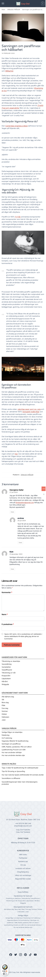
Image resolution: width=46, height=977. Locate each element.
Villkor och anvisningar (23, 875)
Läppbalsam (6, 678)
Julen (4, 720)
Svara (12, 512)
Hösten (4, 714)
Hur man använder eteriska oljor (13, 755)
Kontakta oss (23, 861)
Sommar (5, 711)
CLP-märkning (7, 738)
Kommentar (7, 592)
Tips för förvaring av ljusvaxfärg (13, 771)
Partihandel (23, 858)
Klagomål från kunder (23, 879)
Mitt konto (23, 854)
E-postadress (8, 624)
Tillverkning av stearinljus (11, 661)
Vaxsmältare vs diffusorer (11, 778)
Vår (3, 699)
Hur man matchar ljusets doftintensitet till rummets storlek (23, 775)
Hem (3, 9)
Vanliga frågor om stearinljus (12, 732)
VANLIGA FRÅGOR (13, 9)
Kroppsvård (6, 676)
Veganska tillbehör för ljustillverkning (15, 741)
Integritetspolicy (23, 872)
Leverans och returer (23, 868)
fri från (18, 217)
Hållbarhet (9, 71)
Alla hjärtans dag (8, 697)
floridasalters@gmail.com (25, 502)
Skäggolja (5, 684)
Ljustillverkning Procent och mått (14, 750)
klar (16, 454)
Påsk (3, 705)
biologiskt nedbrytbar (31, 412)
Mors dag (5, 702)
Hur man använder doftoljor (12, 752)
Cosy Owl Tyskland (23, 832)
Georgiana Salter (16, 490)
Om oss (23, 865)
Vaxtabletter (6, 667)
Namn (5, 614)
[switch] (5, 974)
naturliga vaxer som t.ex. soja (29, 409)
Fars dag (5, 708)
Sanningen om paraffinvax (11, 744)
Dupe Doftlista (23, 892)
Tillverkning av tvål (8, 673)
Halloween (5, 717)
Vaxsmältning (7, 664)
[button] (39, 3)
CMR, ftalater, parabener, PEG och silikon (17, 747)
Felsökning (5, 735)
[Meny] (5, 3)
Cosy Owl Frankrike (23, 830)
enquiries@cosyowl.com (23, 826)
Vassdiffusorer (7, 670)
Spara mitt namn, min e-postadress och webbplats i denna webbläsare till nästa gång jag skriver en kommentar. (23, 636)
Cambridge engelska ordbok (16, 126)
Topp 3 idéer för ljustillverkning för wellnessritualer (20, 768)
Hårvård (5, 681)
